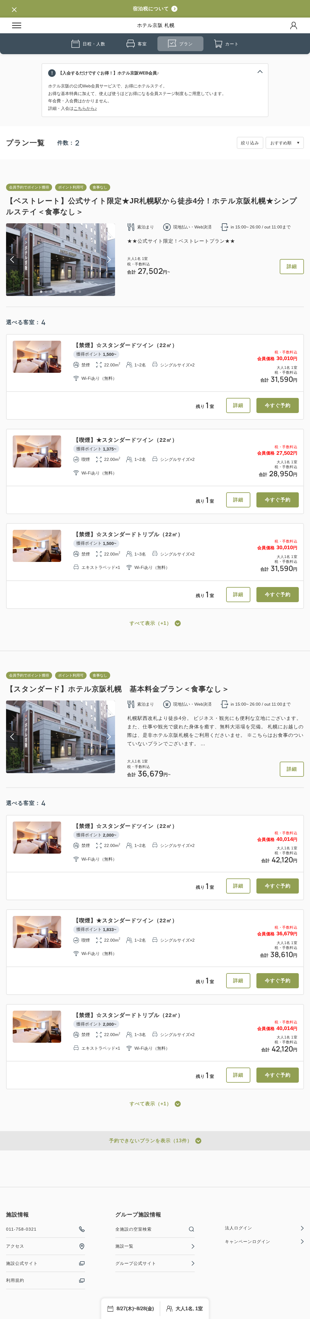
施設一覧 (124, 1246)
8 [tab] (75, 291)
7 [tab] (70, 291)
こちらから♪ (85, 108)
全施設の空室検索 (133, 1229)
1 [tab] (41, 291)
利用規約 (15, 1280)
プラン (186, 43)
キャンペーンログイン (247, 1241)
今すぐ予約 (278, 405)
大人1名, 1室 (189, 1308)
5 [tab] (60, 291)
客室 (142, 43)
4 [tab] (55, 291)
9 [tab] (80, 291)
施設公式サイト (22, 1263)
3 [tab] (51, 291)
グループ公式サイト (135, 1263)
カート (232, 43)
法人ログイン (238, 1227)
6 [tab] (65, 291)
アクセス (15, 1246)
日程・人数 (94, 43)
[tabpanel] (60, 259)
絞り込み (250, 142)
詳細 (292, 266)
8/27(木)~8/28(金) (135, 1308)
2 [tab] (46, 291)
